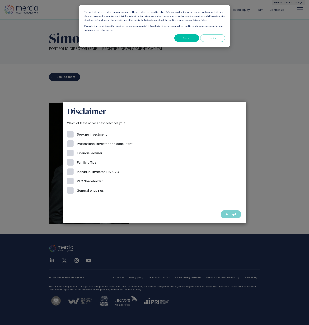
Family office (86, 162)
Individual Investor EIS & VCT (99, 172)
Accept (186, 38)
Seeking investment (92, 134)
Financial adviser (90, 153)
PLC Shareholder (90, 181)
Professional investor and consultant (104, 144)
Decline (212, 38)
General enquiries (90, 190)
